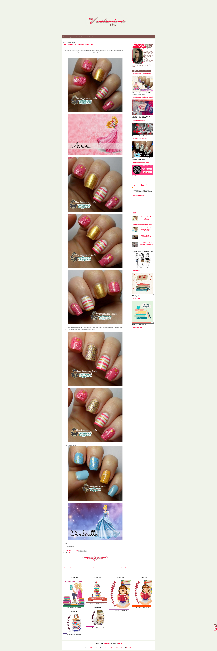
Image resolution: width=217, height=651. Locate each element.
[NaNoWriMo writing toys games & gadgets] (74, 606)
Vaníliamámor (107, 643)
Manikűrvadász (79, 37)
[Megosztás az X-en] (82, 551)
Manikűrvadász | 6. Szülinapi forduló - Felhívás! (146, 229)
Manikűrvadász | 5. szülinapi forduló (146, 236)
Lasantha (107, 647)
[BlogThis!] (81, 551)
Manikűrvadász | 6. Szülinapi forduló (142, 224)
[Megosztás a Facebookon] (84, 551)
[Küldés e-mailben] (79, 551)
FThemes (92, 647)
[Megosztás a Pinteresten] (86, 551)
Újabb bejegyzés (67, 567)
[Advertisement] (142, 179)
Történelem (147, 70)
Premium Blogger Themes (118, 647)
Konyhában (71, 37)
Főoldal (64, 37)
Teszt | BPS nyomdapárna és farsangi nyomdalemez (146, 243)
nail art (69, 552)
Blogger (120, 643)
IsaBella (69, 550)
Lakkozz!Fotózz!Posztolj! (91, 37)
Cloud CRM (129, 647)
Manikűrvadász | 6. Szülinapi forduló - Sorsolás (146, 218)
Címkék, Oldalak (139, 70)
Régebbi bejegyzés (122, 567)
